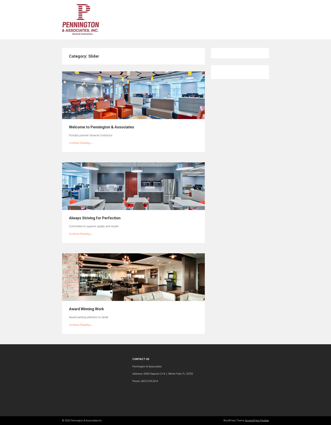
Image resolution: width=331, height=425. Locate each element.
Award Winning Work (86, 309)
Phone (136, 381)
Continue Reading (81, 143)
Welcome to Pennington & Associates (101, 127)
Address (137, 373)
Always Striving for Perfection (95, 218)
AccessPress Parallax (257, 420)
